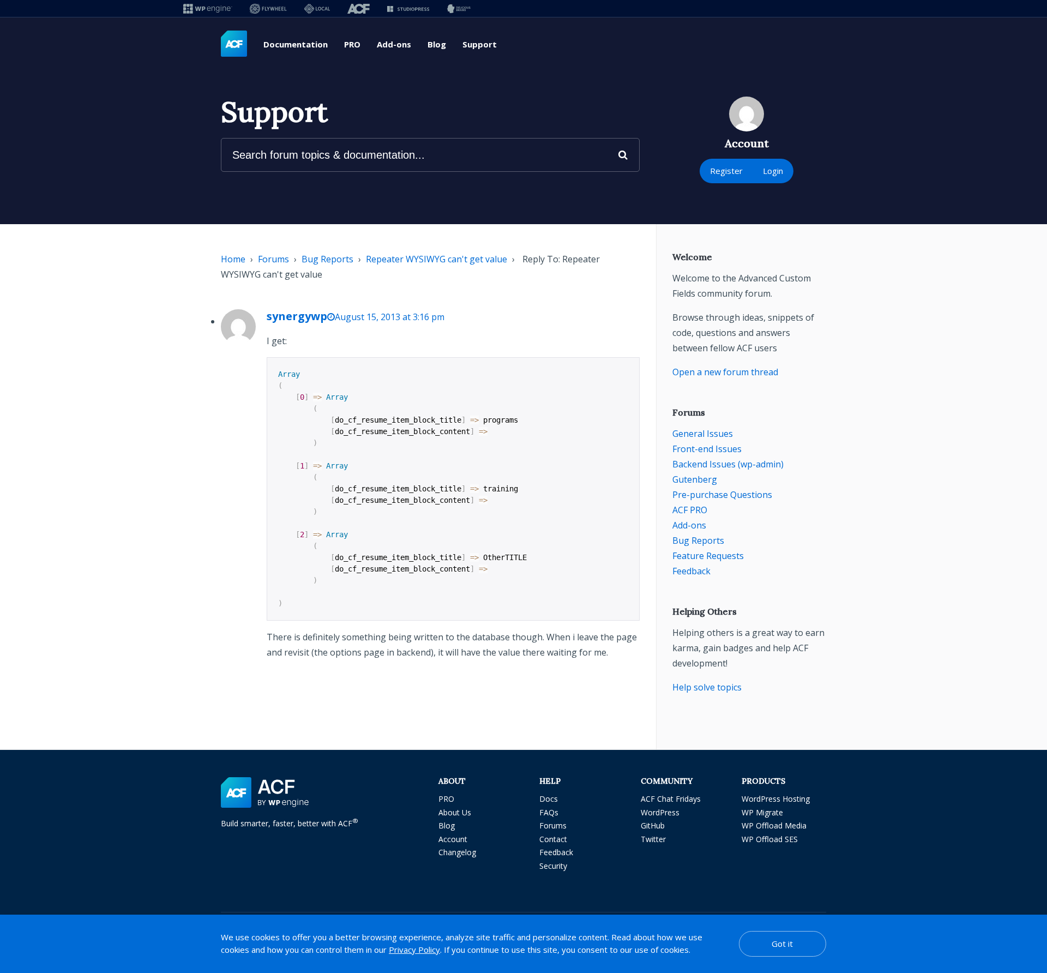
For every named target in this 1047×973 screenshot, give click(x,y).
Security (553, 866)
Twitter (653, 839)
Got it (782, 943)
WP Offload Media (774, 825)
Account (452, 839)
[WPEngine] (207, 8)
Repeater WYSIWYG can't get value (436, 259)
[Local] (317, 8)
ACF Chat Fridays (671, 799)
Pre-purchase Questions (722, 495)
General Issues (702, 434)
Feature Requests (708, 556)
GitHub (653, 825)
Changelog (457, 852)
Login (773, 170)
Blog (437, 44)
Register (726, 170)
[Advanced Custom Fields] (234, 44)
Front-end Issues (707, 449)
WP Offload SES (770, 839)
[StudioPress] (408, 8)
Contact (553, 839)
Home (233, 259)
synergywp (297, 316)
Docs (548, 799)
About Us (454, 812)
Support (479, 44)
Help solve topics (707, 687)
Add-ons (394, 44)
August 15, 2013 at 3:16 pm (389, 317)
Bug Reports (327, 259)
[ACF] (358, 8)
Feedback (691, 571)
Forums (273, 259)
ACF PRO (689, 510)
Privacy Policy (414, 949)
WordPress (660, 812)
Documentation (295, 44)
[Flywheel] (268, 8)
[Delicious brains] (459, 8)
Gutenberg (694, 479)
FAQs (548, 812)
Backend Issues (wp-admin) (728, 464)
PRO (352, 44)
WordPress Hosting (776, 799)
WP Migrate (762, 812)
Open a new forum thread (725, 372)
